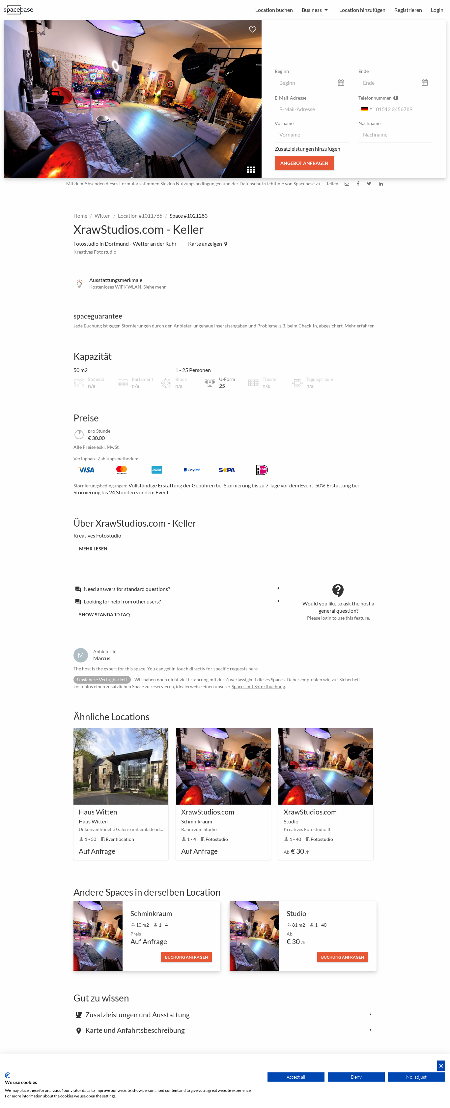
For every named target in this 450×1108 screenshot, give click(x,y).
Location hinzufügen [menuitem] (362, 10)
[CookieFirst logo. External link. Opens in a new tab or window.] (7, 1075)
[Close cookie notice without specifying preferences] (441, 1066)
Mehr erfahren (360, 325)
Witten (103, 215)
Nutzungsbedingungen (199, 183)
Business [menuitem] (312, 10)
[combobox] (366, 109)
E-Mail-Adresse (290, 98)
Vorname (284, 123)
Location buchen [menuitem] (274, 10)
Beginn (282, 71)
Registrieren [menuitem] (408, 10)
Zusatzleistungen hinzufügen (307, 148)
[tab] (178, 588)
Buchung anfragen (186, 957)
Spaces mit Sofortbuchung (258, 686)
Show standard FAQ (104, 614)
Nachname (369, 123)
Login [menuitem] (437, 10)
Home (80, 215)
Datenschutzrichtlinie (261, 183)
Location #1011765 (140, 215)
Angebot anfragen (304, 163)
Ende (363, 71)
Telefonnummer (375, 98)
